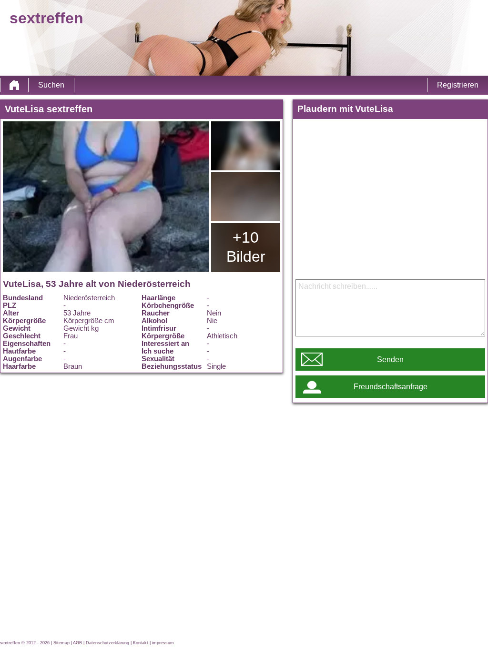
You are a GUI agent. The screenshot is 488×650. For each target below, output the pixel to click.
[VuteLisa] (106, 196)
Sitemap (61, 642)
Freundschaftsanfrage (390, 387)
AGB (77, 642)
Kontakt (140, 642)
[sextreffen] (14, 85)
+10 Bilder (245, 247)
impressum (163, 642)
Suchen (51, 85)
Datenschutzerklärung (107, 642)
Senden (390, 359)
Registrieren (457, 85)
